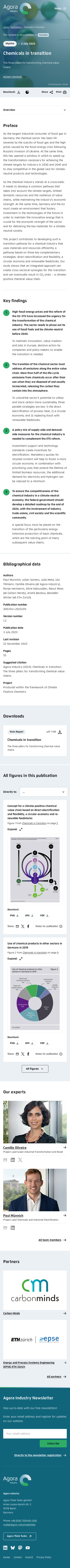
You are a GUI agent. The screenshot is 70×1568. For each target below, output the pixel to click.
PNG (12, 915)
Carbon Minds (11, 1313)
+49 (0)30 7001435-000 (24, 1521)
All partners (54, 1376)
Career (6, 1557)
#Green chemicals (12, 77)
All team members (50, 1240)
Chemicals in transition (34, 823)
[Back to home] (35, 1480)
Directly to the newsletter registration (37, 1455)
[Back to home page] (17, 8)
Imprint (29, 1557)
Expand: (12, 829)
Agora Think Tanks (17, 1536)
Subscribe (53, 1443)
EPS (27, 915)
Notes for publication (47, 926)
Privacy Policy (44, 1557)
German (43, 35)
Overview (9, 110)
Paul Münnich (13, 1215)
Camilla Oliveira (15, 1147)
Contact (18, 1557)
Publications (16, 27)
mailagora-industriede (19, 1525)
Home (6, 27)
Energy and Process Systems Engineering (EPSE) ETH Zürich (28, 1364)
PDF (42, 915)
